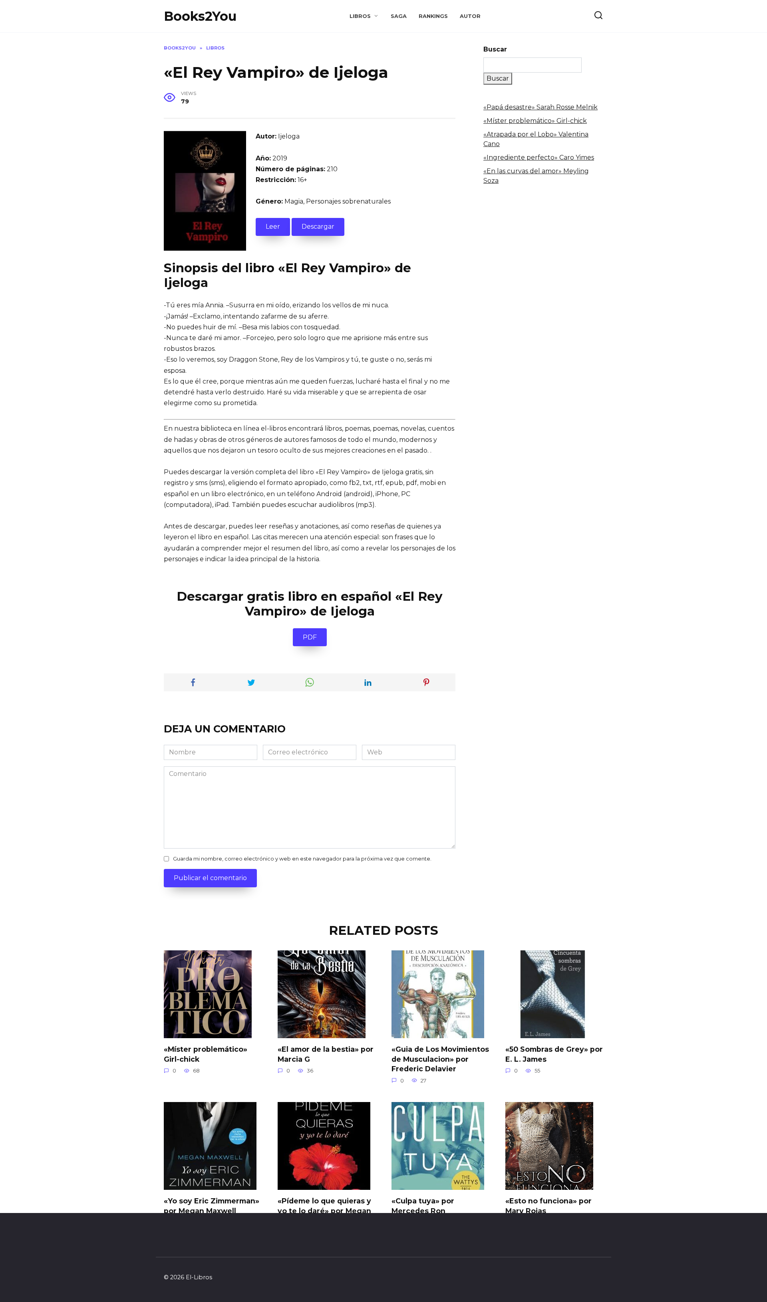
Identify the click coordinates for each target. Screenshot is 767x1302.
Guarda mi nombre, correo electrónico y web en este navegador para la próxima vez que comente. (302, 859)
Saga (399, 16)
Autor (470, 16)
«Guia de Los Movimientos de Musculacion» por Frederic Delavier (440, 1059)
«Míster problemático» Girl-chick (535, 121)
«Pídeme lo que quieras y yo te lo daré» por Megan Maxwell (324, 1211)
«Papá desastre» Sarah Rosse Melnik (540, 107)
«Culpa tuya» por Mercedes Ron (422, 1206)
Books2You (200, 16)
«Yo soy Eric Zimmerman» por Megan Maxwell (211, 1206)
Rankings (433, 16)
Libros (360, 16)
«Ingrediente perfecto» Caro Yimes (538, 157)
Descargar (318, 226)
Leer (273, 226)
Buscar (495, 49)
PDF (310, 637)
